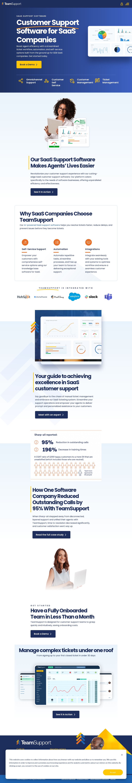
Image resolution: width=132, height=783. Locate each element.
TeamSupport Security (99, 779)
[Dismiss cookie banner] (122, 754)
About (113, 779)
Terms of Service (68, 779)
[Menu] (127, 4)
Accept (113, 772)
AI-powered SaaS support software (42, 225)
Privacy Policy (82, 779)
